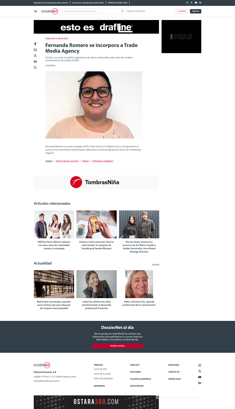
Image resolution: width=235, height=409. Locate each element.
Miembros (99, 386)
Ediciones (135, 372)
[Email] (35, 50)
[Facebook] (187, 2)
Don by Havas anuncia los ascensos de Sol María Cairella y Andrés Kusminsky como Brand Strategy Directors (139, 247)
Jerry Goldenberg (103, 379)
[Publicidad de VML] (181, 52)
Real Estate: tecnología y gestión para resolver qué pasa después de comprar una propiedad (54, 305)
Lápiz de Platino (102, 374)
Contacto (173, 372)
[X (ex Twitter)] (191, 2)
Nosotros (173, 365)
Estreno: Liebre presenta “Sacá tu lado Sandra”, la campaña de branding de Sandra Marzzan (96, 245)
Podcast (135, 365)
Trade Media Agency (67, 161)
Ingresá (195, 11)
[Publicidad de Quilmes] (96, 33)
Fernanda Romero (102, 161)
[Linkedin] (200, 2)
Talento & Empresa (140, 379)
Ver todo (155, 265)
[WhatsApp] (35, 67)
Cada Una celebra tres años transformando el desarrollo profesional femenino (96, 305)
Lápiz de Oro (100, 369)
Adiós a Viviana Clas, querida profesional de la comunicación (139, 303)
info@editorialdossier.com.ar (46, 381)
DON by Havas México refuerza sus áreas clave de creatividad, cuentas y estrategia (54, 245)
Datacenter (136, 386)
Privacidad (174, 379)
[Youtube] (196, 2)
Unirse (183, 11)
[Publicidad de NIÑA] (96, 188)
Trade (85, 161)
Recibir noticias (117, 346)
